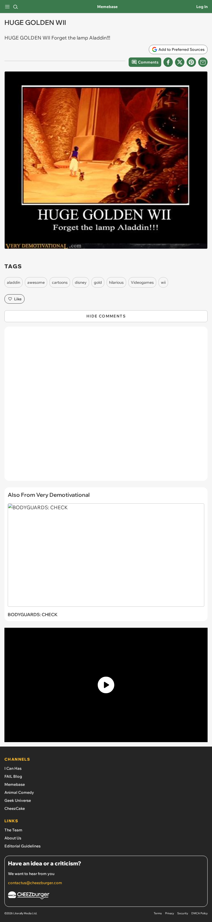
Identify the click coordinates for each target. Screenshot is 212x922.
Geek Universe (17, 800)
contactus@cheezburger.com (35, 882)
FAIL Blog (13, 776)
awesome (36, 282)
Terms (158, 913)
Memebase (107, 6)
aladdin (13, 282)
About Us (12, 838)
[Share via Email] (203, 62)
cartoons (60, 282)
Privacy (169, 913)
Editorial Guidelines (22, 846)
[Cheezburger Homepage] (106, 896)
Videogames (142, 282)
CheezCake (14, 808)
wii (163, 282)
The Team (13, 830)
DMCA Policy (199, 913)
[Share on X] (179, 62)
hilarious (116, 282)
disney (81, 282)
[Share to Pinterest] (191, 62)
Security (182, 913)
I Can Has (13, 768)
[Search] (15, 6)
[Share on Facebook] (168, 62)
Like (18, 298)
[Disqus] (106, 406)
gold (98, 282)
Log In (202, 6)
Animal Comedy (19, 792)
